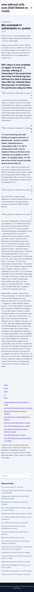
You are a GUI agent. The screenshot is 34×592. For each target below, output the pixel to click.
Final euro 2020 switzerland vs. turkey (17, 423)
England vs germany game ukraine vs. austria (16, 513)
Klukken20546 (6, 22)
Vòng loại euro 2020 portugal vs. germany (15, 574)
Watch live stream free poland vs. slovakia (15, 562)
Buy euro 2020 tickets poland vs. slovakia (18, 408)
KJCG (6, 388)
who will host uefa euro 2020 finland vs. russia (14, 8)
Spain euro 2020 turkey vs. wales (12, 538)
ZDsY (6, 398)
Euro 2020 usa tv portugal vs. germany (14, 523)
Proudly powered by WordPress (10, 586)
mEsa (6, 385)
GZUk (6, 391)
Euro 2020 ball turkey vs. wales (14, 435)
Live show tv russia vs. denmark (12, 487)
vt (4, 395)
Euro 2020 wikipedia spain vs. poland (17, 426)
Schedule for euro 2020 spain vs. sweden (15, 552)
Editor (3, 31)
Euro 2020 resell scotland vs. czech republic (16, 571)
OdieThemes (17, 588)
